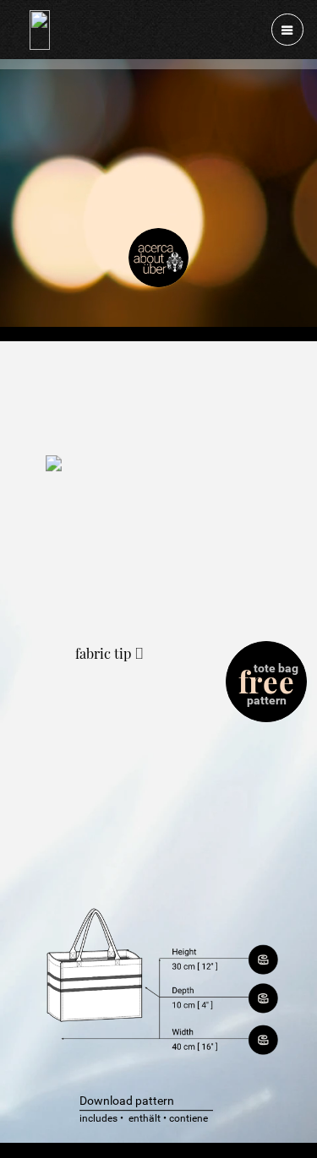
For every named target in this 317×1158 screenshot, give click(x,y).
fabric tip (105, 653)
